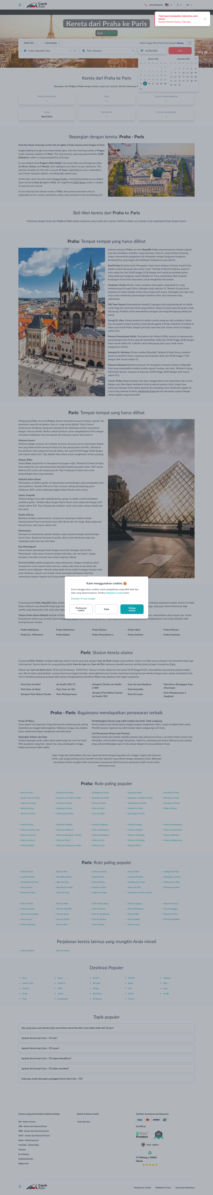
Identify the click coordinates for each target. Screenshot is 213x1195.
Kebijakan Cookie (114, 592)
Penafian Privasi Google (83, 598)
